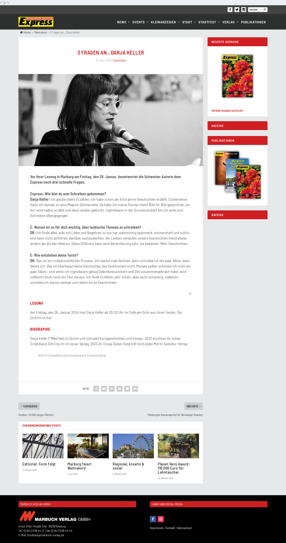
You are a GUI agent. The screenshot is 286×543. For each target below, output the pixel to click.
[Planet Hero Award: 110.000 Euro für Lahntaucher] (178, 446)
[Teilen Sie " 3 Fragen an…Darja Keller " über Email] (127, 389)
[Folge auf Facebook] (153, 519)
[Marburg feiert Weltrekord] (88, 446)
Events (138, 22)
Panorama (40, 32)
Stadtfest (207, 22)
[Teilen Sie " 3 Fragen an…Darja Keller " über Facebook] (96, 389)
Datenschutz (184, 528)
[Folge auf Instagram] (161, 519)
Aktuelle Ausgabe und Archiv (227, 110)
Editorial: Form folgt (39, 464)
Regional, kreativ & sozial (129, 466)
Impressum (157, 528)
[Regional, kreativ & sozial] (133, 446)
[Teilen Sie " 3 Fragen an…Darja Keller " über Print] (135, 389)
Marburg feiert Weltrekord (80, 466)
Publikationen (253, 22)
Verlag (228, 22)
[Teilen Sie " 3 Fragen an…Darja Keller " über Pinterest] (112, 389)
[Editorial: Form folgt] (43, 446)
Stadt (187, 22)
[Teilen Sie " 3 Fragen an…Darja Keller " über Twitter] (104, 389)
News (121, 22)
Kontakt (171, 528)
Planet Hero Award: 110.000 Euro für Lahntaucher (174, 468)
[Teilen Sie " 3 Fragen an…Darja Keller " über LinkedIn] (119, 389)
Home (27, 32)
